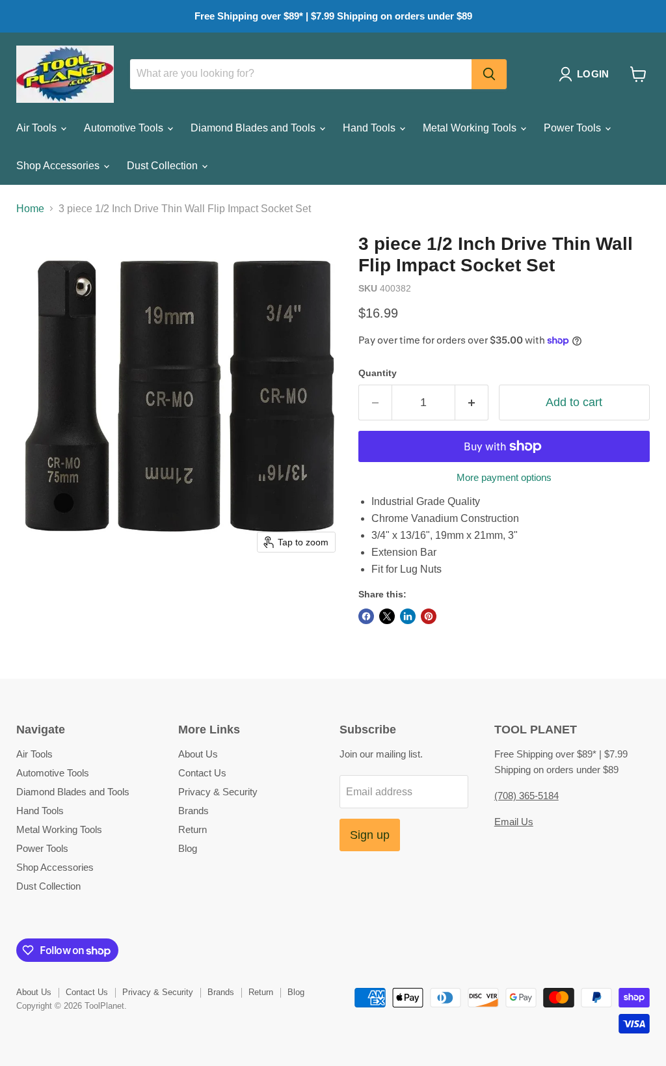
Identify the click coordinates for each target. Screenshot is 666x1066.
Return (192, 829)
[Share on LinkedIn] (408, 616)
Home (30, 208)
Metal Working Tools (471, 127)
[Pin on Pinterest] (428, 616)
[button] (586, 74)
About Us (198, 753)
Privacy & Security (218, 791)
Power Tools (574, 127)
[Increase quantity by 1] (471, 402)
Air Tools (37, 127)
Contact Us (202, 772)
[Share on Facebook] (366, 616)
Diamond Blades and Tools (254, 127)
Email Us (513, 821)
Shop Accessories (59, 165)
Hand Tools (370, 127)
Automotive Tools (125, 127)
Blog (187, 848)
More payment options (504, 477)
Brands (193, 810)
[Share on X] (387, 616)
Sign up (370, 834)
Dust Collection (163, 165)
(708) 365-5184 (526, 795)
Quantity (377, 373)
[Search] (489, 74)
